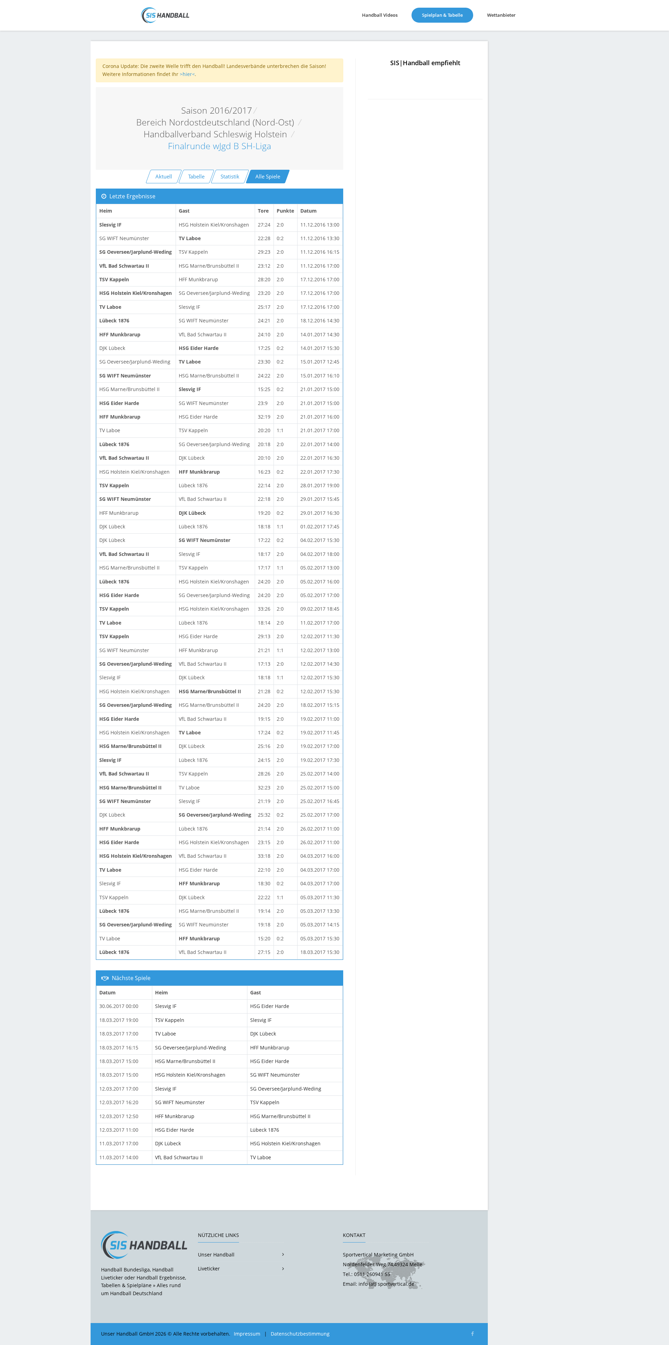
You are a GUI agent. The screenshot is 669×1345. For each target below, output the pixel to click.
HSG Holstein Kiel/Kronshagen (190, 1074)
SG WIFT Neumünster (275, 1074)
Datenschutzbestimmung (300, 1333)
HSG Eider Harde (269, 1006)
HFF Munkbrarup (270, 1047)
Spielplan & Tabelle (447, 15)
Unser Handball (216, 1254)
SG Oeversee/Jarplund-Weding (190, 1047)
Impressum (247, 1333)
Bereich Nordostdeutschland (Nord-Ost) (216, 122)
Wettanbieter (501, 15)
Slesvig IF (165, 1006)
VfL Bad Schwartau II (179, 1157)
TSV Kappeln (169, 1020)
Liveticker (209, 1268)
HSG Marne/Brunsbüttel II (185, 1061)
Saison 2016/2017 (216, 110)
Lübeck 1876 (264, 1129)
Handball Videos (380, 15)
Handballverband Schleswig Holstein (217, 134)
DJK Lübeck (263, 1033)
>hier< (187, 74)
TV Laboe (165, 1033)
